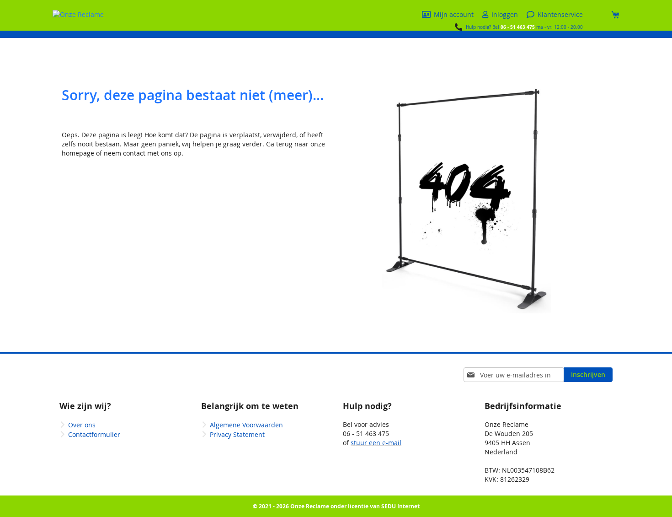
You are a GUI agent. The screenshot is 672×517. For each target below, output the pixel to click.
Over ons (82, 424)
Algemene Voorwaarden (246, 424)
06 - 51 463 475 (518, 27)
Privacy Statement (237, 434)
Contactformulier (94, 434)
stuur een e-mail (376, 442)
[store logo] (78, 14)
